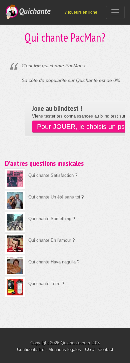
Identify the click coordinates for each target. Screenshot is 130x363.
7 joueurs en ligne (81, 12)
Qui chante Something (49, 218)
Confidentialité (30, 349)
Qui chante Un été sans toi (54, 196)
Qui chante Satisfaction (51, 175)
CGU (89, 349)
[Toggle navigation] (115, 12)
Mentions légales (64, 349)
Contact (105, 349)
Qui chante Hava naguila (52, 261)
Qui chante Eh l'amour (49, 240)
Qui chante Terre (44, 283)
